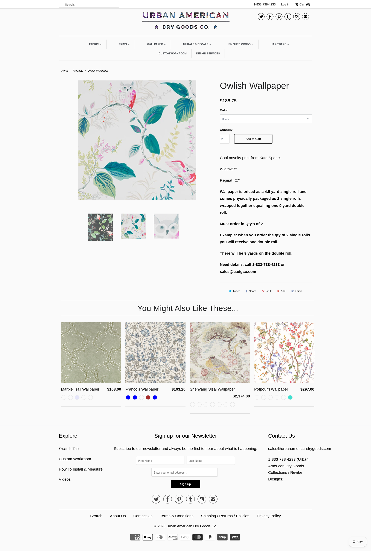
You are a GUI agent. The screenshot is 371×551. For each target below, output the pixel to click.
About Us (118, 516)
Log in (285, 4)
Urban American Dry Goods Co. (191, 526)
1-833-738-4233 (265, 4)
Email (298, 291)
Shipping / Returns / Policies (225, 516)
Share (252, 291)
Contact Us (142, 516)
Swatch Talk (69, 449)
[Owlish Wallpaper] (137, 140)
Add (283, 291)
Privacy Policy (269, 516)
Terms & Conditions (176, 516)
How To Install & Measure (81, 469)
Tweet (236, 291)
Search (96, 516)
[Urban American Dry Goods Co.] (185, 21)
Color (224, 110)
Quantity (226, 129)
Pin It (268, 291)
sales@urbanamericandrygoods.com (299, 448)
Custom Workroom (75, 459)
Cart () (304, 4)
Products (78, 70)
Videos (65, 479)
